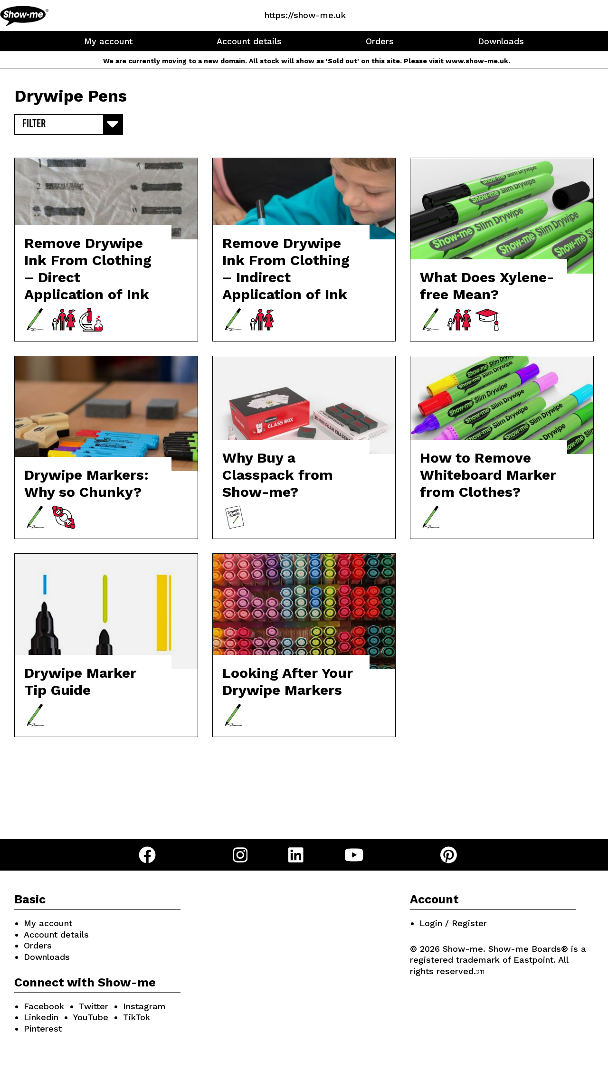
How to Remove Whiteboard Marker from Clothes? (488, 474)
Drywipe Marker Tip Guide (80, 681)
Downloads (501, 41)
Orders (380, 41)
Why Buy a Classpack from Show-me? (277, 474)
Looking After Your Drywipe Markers (287, 681)
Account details (249, 41)
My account (108, 41)
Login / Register (453, 923)
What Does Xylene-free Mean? (487, 286)
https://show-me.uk (305, 15)
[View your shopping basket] (386, 15)
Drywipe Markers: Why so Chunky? (86, 483)
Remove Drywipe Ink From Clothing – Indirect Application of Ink (286, 269)
